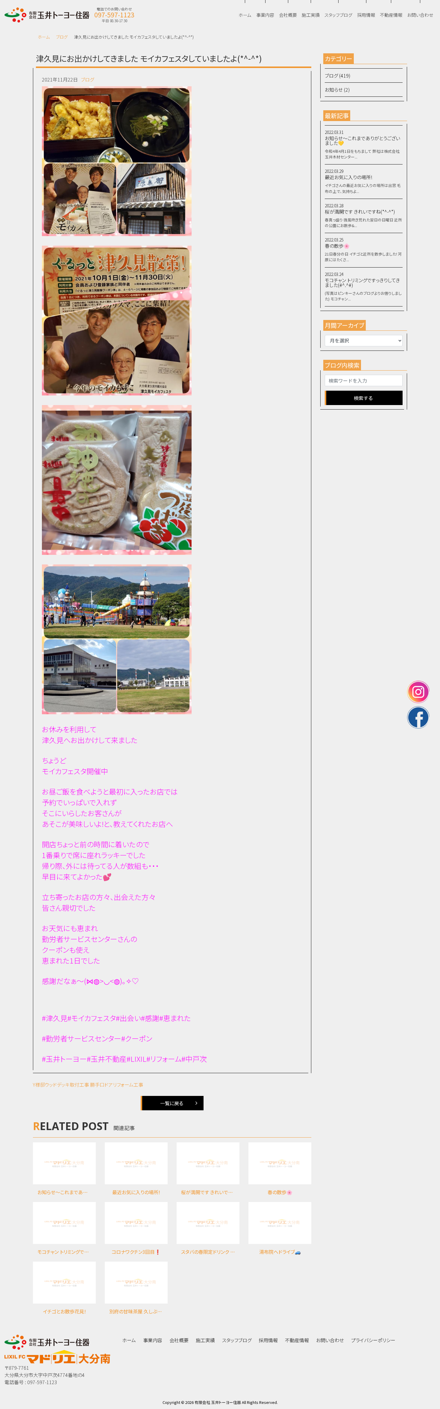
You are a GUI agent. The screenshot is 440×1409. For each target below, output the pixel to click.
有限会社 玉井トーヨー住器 (218, 1402)
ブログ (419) (338, 75)
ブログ (62, 37)
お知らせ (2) (337, 89)
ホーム (44, 37)
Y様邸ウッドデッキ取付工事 (61, 1084)
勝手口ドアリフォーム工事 (116, 1084)
